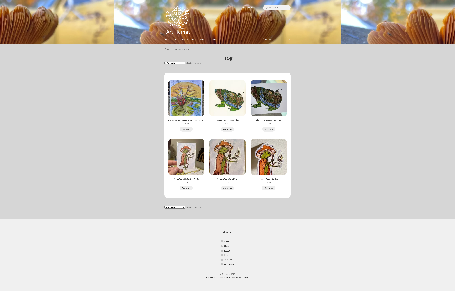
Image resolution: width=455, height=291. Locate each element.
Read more (269, 188)
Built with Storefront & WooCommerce (234, 277)
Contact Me (216, 39)
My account (252, 7)
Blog (194, 39)
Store (176, 39)
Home (166, 39)
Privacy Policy (210, 277)
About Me (204, 39)
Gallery (185, 39)
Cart (243, 7)
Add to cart (186, 129)
